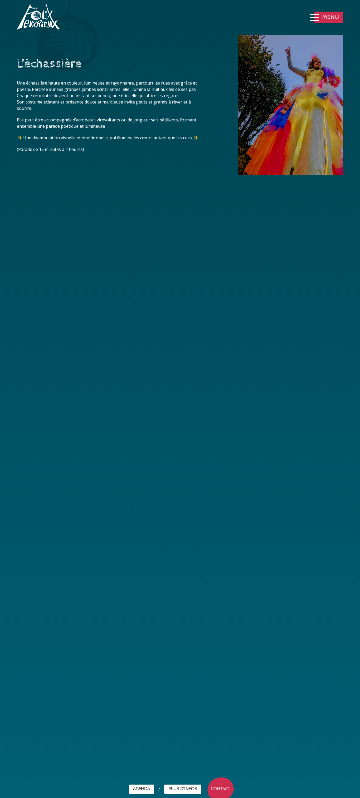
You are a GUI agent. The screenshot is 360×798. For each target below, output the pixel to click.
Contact (220, 789)
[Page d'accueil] (38, 17)
